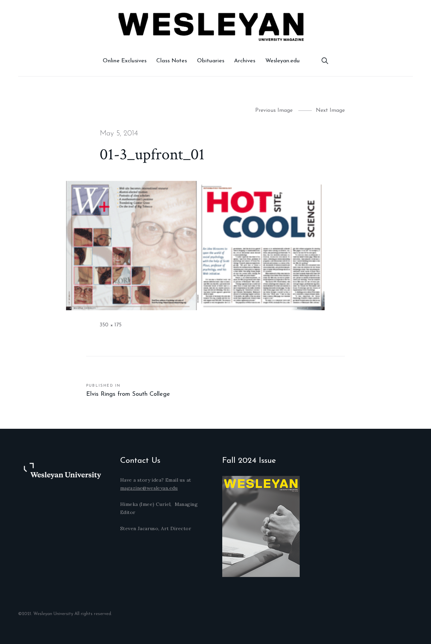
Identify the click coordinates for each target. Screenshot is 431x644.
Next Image (330, 110)
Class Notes (171, 61)
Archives (244, 61)
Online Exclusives (124, 61)
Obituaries (210, 61)
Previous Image (274, 110)
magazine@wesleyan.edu (149, 488)
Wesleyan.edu (282, 61)
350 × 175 (111, 325)
